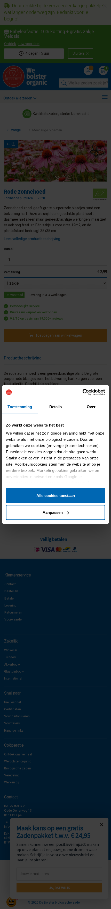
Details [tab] (55, 406)
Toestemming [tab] (19, 406)
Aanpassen (53, 512)
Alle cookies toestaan (55, 495)
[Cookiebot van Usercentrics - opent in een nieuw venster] (82, 392)
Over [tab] (91, 406)
